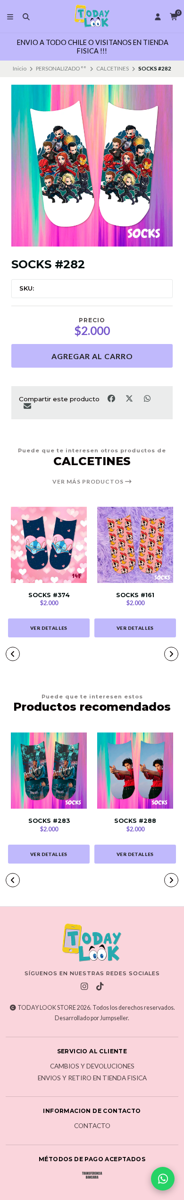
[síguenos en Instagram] (84, 986)
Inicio (19, 68)
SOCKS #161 (135, 595)
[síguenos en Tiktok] (100, 986)
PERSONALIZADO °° (61, 68)
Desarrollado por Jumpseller (91, 1018)
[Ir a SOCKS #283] (49, 770)
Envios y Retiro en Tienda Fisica (92, 1078)
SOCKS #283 (49, 820)
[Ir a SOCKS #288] (135, 770)
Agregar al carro (92, 356)
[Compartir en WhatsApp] (147, 398)
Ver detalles (48, 628)
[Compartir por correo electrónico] (27, 406)
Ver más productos (88, 482)
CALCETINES (112, 68)
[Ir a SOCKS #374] (49, 545)
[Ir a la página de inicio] (92, 16)
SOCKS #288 (135, 820)
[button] (13, 654)
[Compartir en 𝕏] (130, 398)
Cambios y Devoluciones (92, 1066)
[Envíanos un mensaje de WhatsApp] (163, 1179)
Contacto (92, 1126)
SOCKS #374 (49, 595)
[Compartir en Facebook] (112, 398)
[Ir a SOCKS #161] (135, 545)
